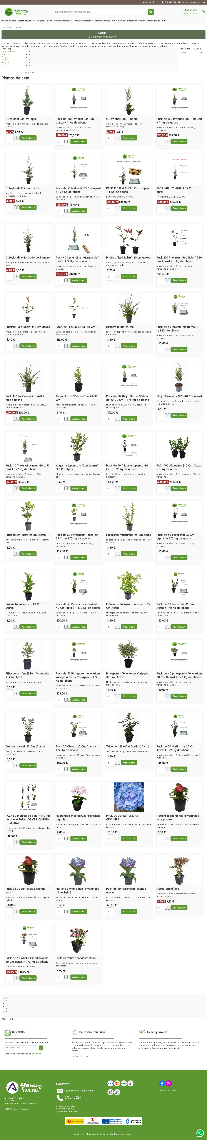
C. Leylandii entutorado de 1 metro (28, 257)
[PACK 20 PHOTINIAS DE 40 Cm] (78, 308)
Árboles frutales (102, 21)
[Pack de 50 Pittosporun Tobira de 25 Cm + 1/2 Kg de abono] (78, 516)
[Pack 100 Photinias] (179, 239)
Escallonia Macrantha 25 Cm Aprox (128, 534)
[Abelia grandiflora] (179, 870)
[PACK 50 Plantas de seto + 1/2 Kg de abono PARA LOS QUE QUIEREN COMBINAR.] (28, 797)
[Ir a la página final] (30, 65)
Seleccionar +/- (9, 51)
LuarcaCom (172, 1090)
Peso (4, 65)
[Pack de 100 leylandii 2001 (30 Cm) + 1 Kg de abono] (179, 100)
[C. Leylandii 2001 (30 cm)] (129, 100)
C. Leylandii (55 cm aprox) (22, 188)
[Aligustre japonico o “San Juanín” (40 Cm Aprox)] (78, 447)
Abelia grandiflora (168, 888)
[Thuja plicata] (78, 377)
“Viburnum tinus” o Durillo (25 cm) (127, 746)
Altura (4, 60)
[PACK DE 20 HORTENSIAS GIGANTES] (129, 797)
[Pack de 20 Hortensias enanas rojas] (28, 870)
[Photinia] (129, 239)
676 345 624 (170, 2)
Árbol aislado (118, 21)
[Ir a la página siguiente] (30, 63)
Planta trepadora (26, 21)
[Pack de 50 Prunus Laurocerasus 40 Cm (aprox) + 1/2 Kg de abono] (78, 585)
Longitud (6, 62)
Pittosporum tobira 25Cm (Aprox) (26, 534)
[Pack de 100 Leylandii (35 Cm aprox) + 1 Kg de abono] (78, 100)
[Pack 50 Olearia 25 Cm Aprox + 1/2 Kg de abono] (78, 727)
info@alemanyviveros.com (192, 2)
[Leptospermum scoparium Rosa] (78, 939)
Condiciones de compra (121, 1134)
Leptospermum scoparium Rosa (76, 958)
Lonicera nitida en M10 (120, 326)
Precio (5, 57)
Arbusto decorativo (84, 21)
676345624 (73, 1097)
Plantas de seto (9, 21)
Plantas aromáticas (63, 21)
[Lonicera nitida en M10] (129, 308)
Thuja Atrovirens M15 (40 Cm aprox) (179, 396)
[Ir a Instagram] (169, 1083)
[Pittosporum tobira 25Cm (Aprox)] (28, 516)
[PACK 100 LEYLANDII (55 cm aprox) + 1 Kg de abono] (129, 169)
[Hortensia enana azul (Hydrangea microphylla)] (78, 870)
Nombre (5, 54)
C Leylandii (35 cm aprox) (22, 118)
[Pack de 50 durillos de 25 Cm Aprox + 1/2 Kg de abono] (179, 727)
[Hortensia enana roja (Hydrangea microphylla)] (179, 797)
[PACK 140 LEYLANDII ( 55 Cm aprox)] (179, 169)
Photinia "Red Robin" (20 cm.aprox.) (128, 257)
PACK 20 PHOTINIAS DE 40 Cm (75, 326)
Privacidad (92, 1134)
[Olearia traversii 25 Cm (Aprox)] (28, 727)
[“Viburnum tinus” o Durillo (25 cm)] (129, 727)
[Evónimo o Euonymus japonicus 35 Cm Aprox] (129, 585)
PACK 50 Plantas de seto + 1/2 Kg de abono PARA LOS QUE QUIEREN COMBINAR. (28, 819)
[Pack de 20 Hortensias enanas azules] (129, 870)
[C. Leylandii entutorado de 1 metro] (28, 239)
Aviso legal (79, 1134)
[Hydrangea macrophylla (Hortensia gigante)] (78, 797)
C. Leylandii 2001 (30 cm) (122, 118)
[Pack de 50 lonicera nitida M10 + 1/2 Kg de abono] (179, 308)
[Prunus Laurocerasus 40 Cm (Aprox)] (28, 585)
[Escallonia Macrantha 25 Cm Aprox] (129, 516)
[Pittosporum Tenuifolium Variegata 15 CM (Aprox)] (28, 655)
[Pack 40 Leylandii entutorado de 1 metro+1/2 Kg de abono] (78, 239)
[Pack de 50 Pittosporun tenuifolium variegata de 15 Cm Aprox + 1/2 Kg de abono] (78, 655)
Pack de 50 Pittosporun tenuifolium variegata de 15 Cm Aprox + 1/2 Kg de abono (78, 677)
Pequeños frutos (44, 21)
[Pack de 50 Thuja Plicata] (129, 377)
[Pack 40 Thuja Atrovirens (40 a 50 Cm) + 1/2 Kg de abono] (28, 447)
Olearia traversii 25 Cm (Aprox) (25, 746)
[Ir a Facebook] (162, 1083)
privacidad (37, 1054)
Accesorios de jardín (157, 21)
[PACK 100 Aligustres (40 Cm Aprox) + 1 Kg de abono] (179, 447)
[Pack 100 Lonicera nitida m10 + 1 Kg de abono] (28, 377)
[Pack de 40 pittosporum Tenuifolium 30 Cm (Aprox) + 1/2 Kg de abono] (179, 655)
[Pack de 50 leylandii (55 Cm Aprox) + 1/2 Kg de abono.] (78, 169)
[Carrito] (201, 12)
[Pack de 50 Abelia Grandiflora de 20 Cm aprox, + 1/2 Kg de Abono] (28, 939)
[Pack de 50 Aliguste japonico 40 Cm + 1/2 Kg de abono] (129, 447)
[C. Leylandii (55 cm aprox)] (28, 169)
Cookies (104, 1134)
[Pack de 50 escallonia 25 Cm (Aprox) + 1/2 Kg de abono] (179, 516)
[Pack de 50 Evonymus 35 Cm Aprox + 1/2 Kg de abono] (179, 585)
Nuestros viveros (189, 13)
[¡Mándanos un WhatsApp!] (200, 1133)
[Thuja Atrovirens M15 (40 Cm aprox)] (179, 377)
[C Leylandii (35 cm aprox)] (28, 100)
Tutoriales (189, 10)
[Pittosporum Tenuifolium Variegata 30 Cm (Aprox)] (129, 655)
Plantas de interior (136, 21)
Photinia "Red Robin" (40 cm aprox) (28, 326)
